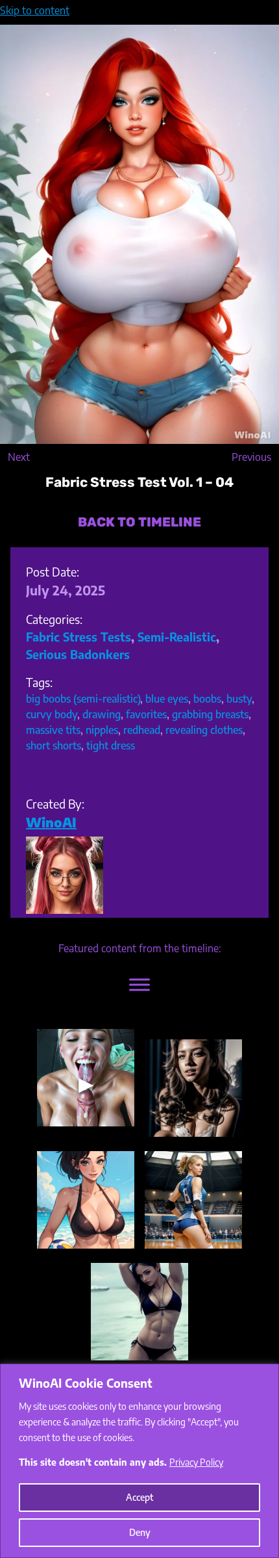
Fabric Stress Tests (78, 636)
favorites (146, 714)
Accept (139, 1497)
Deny (140, 1532)
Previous (251, 456)
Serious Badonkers (78, 654)
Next (19, 456)
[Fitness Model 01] (139, 1311)
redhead (141, 729)
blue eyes (166, 698)
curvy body (51, 714)
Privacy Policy (196, 1462)
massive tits (53, 729)
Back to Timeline (139, 522)
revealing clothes (204, 729)
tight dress (110, 745)
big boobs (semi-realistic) (83, 698)
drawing (101, 714)
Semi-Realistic (177, 636)
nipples (102, 729)
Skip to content (34, 10)
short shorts (53, 745)
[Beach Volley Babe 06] (85, 1200)
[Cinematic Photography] (193, 1088)
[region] (139, 1461)
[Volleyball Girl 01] (193, 1200)
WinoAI (51, 822)
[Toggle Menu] (139, 984)
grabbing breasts (210, 714)
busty (239, 698)
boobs (207, 698)
